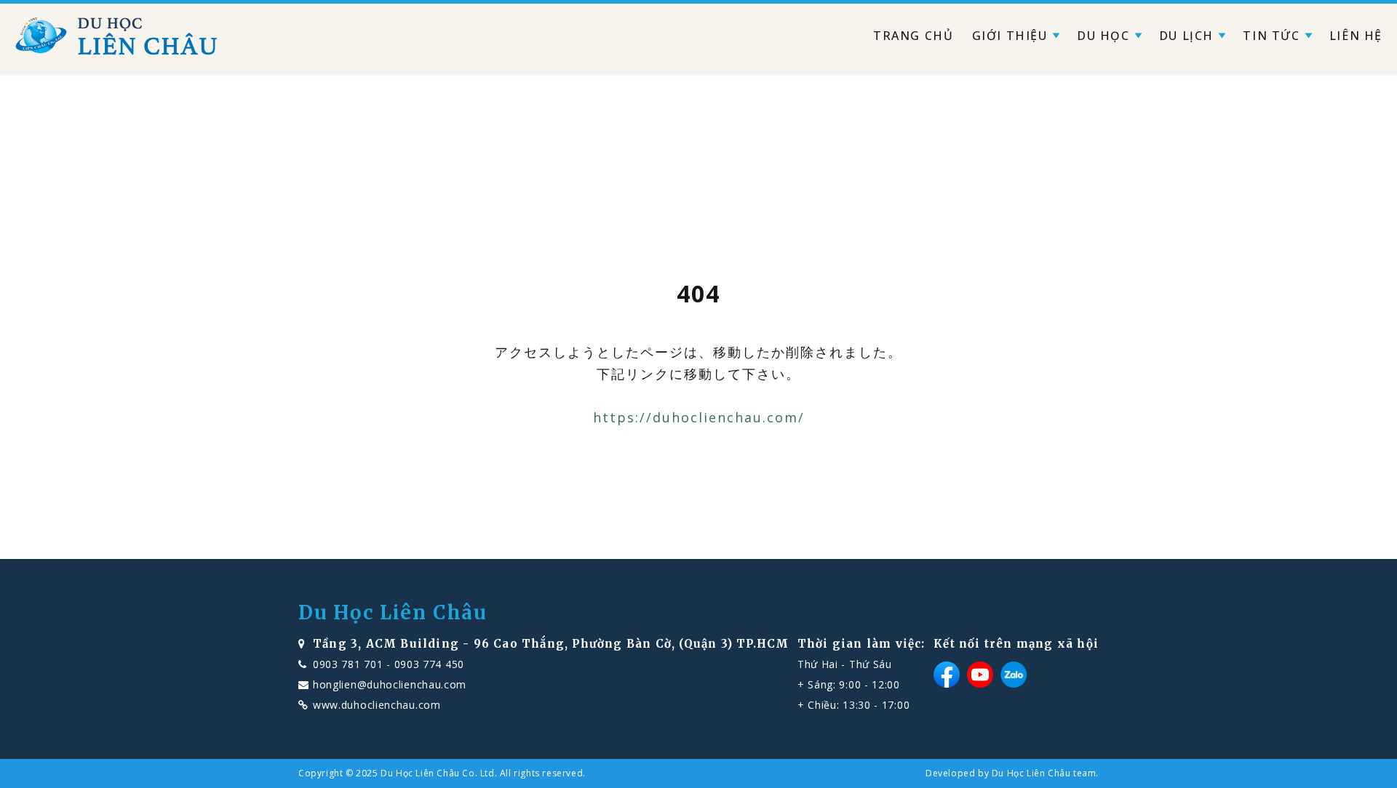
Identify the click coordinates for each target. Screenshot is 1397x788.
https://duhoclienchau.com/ (699, 417)
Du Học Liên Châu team (1044, 773)
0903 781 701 (348, 664)
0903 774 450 (429, 664)
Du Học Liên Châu (392, 613)
